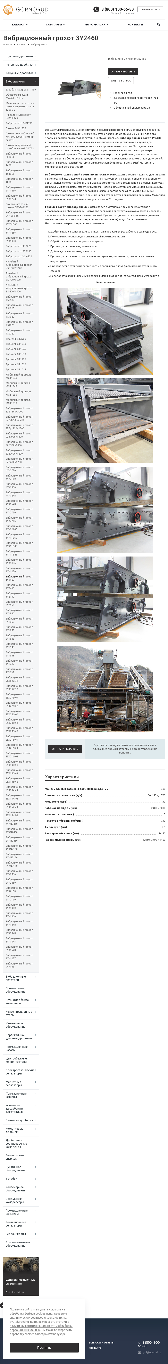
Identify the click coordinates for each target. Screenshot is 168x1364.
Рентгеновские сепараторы (16, 1224)
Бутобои (11, 1178)
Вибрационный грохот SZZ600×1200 (19, 460)
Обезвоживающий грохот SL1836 (17, 96)
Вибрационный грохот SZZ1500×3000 (19, 410)
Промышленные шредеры (17, 1212)
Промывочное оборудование (15, 990)
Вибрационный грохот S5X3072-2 (19, 688)
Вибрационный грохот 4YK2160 (19, 477)
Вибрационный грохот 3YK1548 (19, 940)
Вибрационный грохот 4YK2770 (19, 469)
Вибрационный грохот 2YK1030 (19, 239)
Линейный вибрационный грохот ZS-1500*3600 (19, 264)
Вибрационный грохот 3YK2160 (19, 889)
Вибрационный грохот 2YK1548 (19, 948)
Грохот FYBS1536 (16, 128)
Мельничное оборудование (15, 1025)
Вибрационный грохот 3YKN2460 (19, 831)
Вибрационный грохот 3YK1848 (19, 923)
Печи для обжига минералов (17, 1001)
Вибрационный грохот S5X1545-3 (19, 805)
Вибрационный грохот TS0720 (19, 332)
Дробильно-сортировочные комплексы (16, 1144)
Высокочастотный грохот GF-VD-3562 (17, 206)
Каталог (19, 24)
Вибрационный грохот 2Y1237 (19, 671)
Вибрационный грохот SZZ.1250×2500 (19, 418)
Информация (96, 24)
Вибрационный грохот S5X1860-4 (19, 763)
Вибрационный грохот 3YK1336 (19, 561)
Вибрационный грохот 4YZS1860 (19, 223)
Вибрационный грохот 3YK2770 (19, 511)
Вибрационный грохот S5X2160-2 (19, 755)
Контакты (135, 24)
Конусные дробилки (19, 73)
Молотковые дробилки (14, 1130)
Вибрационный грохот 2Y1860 (19, 620)
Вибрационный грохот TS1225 (19, 307)
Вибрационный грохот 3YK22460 (19, 519)
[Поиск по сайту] (158, 24)
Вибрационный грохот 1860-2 (19, 172)
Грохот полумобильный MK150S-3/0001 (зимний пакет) (20, 136)
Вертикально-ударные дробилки (19, 1036)
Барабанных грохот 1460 (21, 89)
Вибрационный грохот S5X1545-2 (19, 814)
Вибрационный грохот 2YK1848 (19, 932)
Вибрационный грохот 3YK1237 (19, 957)
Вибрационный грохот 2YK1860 (19, 915)
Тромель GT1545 (16, 349)
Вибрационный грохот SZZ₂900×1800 (19, 435)
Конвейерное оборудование (15, 1188)
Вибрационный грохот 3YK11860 (19, 536)
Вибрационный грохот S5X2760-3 (19, 696)
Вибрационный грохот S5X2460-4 (19, 713)
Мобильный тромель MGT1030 (18, 401)
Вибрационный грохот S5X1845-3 (19, 788)
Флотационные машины (16, 1095)
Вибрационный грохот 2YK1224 (19, 197)
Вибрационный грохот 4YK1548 (19, 502)
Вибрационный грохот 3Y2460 (19, 578)
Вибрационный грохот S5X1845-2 (19, 797)
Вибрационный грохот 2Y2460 (19, 587)
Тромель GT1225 (16, 359)
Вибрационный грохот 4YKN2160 (19, 847)
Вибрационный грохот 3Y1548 (19, 645)
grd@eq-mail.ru (152, 1352)
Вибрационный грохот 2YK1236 (19, 189)
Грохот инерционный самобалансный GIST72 (20, 147)
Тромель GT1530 (16, 354)
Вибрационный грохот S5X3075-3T (19, 679)
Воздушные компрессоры (15, 1200)
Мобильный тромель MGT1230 (18, 393)
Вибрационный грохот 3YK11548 (19, 553)
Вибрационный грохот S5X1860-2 (19, 780)
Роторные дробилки (19, 64)
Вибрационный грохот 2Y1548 (19, 654)
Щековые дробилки (19, 56)
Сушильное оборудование (15, 1168)
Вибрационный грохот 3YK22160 (19, 528)
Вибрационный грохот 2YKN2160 (19, 864)
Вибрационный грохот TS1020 (19, 315)
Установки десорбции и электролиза (14, 1108)
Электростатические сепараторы (20, 1072)
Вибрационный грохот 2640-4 (19, 155)
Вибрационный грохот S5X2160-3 (19, 746)
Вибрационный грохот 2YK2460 (19, 881)
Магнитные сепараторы (14, 1083)
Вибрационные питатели (16, 978)
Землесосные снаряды (15, 1157)
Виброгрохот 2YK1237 (19, 123)
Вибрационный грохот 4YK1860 (19, 486)
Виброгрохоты (15, 81)
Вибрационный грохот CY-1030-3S (19, 214)
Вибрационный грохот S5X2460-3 (19, 721)
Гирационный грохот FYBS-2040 (18, 116)
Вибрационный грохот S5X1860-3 (19, 772)
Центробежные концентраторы (16, 1060)
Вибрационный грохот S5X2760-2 (19, 704)
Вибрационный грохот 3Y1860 (19, 612)
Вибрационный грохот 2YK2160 (19, 898)
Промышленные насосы (17, 1048)
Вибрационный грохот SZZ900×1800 (19, 444)
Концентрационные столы (19, 1013)
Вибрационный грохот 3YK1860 (19, 906)
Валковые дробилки (19, 1120)
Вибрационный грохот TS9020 (19, 323)
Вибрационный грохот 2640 (19, 164)
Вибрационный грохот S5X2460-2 (19, 730)
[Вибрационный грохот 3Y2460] (83, 87)
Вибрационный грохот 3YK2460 (19, 873)
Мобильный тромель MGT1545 (18, 385)
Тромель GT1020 (16, 364)
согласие (55, 1309)
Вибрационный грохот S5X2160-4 (19, 738)
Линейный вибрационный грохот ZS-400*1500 (19, 288)
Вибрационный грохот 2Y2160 (19, 603)
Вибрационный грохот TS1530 (19, 298)
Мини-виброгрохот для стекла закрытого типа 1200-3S (20, 106)
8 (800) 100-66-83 (117, 9)
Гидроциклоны (16, 1234)
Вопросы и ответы (101, 1342)
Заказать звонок (150, 9)
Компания (54, 24)
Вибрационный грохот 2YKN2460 (19, 839)
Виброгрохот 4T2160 (18, 251)
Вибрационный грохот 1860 (19, 180)
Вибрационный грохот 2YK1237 (19, 965)
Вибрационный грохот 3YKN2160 (19, 856)
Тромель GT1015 (16, 369)
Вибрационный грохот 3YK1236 (19, 231)
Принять (44, 1347)
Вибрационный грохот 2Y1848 (19, 637)
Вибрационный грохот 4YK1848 (19, 494)
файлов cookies (35, 1313)
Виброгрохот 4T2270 (18, 246)
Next (95, 87)
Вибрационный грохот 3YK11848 (19, 544)
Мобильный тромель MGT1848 (18, 376)
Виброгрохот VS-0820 (19, 256)
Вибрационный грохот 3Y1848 (19, 629)
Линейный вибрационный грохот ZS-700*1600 (19, 276)
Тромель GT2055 (16, 338)
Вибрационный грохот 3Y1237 (19, 662)
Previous (57, 87)
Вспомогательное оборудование (18, 1244)
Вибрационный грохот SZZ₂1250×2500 (19, 427)
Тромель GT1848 (16, 343)
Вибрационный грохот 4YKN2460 (19, 822)
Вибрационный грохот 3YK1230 (19, 570)
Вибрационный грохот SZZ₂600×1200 (19, 452)
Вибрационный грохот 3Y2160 (19, 595)
